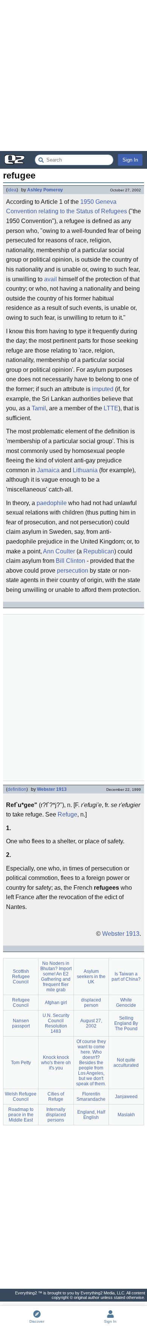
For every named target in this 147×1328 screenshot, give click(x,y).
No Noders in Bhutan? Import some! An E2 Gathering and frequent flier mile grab (56, 976)
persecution (72, 570)
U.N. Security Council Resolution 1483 (56, 1023)
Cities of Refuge (55, 1096)
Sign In (130, 160)
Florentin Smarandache (91, 1096)
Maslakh (126, 1114)
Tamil (39, 408)
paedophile (52, 503)
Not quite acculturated (126, 1062)
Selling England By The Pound (126, 1023)
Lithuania (85, 470)
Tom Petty (21, 1062)
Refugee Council (21, 1002)
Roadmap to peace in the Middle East (21, 1115)
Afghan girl (56, 1002)
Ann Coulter (59, 551)
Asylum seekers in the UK (91, 976)
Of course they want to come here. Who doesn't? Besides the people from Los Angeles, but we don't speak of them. (91, 1062)
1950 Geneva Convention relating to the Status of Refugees (66, 207)
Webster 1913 (52, 789)
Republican (98, 551)
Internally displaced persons (56, 1115)
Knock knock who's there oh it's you (56, 1063)
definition (17, 789)
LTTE (111, 408)
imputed (102, 389)
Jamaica (48, 470)
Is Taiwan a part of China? (126, 976)
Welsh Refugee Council (21, 1096)
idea (12, 190)
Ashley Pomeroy (45, 190)
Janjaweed (126, 1096)
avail (50, 279)
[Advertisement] (73, 75)
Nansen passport (21, 1023)
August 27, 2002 (91, 1023)
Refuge (67, 814)
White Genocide (126, 1002)
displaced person (91, 1002)
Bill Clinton (70, 561)
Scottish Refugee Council (21, 976)
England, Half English (91, 1114)
